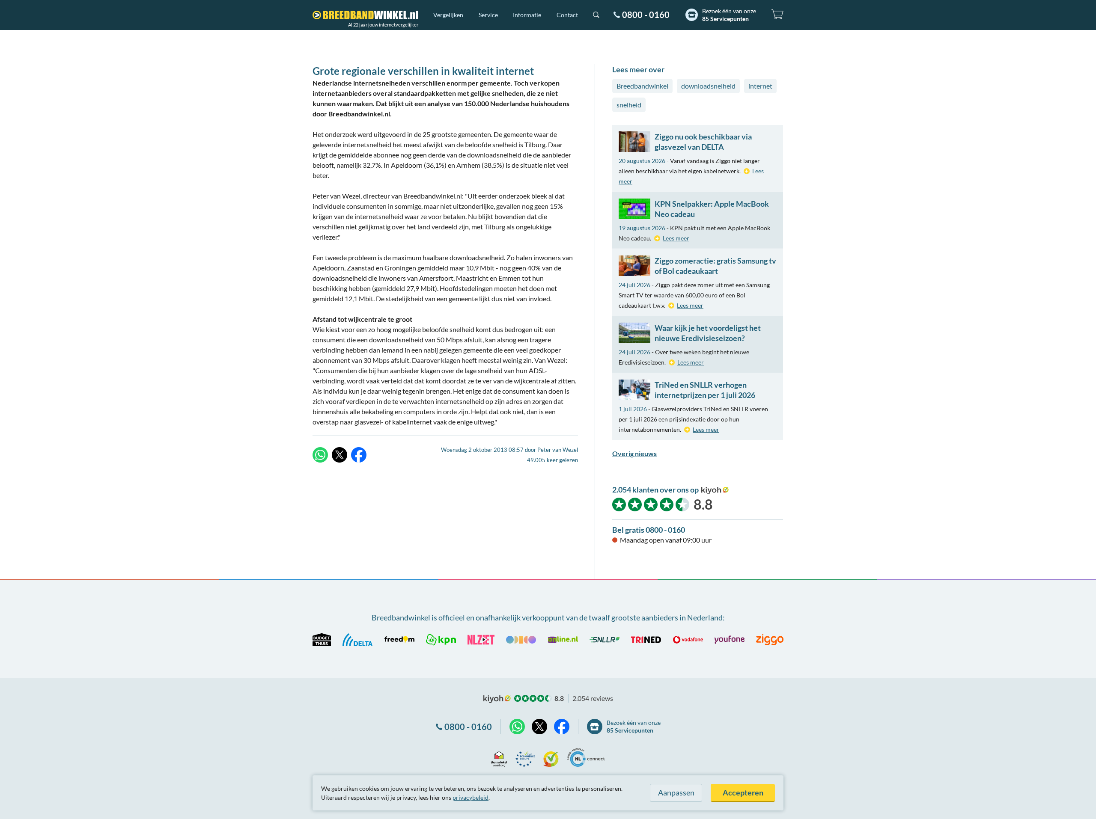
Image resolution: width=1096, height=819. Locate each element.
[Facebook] (358, 455)
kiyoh (715, 490)
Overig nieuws (634, 453)
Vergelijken (448, 14)
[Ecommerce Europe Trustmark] (525, 757)
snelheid (628, 105)
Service (488, 14)
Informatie (527, 14)
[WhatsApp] (320, 455)
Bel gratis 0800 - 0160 (648, 529)
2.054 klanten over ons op (655, 489)
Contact (567, 14)
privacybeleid (470, 797)
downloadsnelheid (708, 86)
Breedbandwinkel (642, 86)
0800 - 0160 (646, 14)
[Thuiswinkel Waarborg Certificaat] (499, 757)
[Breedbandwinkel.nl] (365, 15)
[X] (339, 455)
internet (760, 86)
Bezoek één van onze (729, 14)
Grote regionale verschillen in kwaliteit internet (423, 71)
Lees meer (676, 238)
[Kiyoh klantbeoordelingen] (551, 757)
